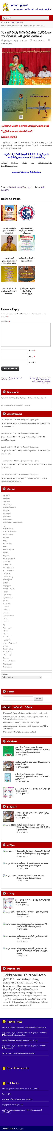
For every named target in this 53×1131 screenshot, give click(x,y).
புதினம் (5, 631)
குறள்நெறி (6, 561)
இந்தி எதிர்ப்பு (7, 513)
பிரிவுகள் (29, 707)
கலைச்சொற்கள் (8, 549)
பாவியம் (5, 622)
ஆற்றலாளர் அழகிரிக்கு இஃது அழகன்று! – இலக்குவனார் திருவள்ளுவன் (23, 397)
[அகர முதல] (27, 11)
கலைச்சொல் (8, 1002)
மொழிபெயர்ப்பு (8, 649)
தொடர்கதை (7, 594)
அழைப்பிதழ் (22, 187)
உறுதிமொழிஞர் (8, 534)
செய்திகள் (6, 573)
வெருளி (6, 658)
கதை (5, 540)
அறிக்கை (6, 498)
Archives (4, 674)
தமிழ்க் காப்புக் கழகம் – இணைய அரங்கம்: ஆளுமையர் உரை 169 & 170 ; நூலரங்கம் (33, 827)
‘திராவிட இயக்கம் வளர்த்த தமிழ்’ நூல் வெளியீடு (9, 291)
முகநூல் (6, 646)
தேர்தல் (5, 591)
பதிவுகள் (6, 707)
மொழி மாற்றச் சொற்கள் (30, 995)
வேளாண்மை (7, 667)
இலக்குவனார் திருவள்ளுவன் (15, 40)
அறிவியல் (6, 501)
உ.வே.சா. (43, 995)
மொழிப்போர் (7, 652)
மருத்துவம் (6, 640)
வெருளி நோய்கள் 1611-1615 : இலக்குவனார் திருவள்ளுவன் (20, 433)
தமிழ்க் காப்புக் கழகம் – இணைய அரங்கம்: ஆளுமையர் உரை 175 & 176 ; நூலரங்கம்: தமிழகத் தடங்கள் (25, 717)
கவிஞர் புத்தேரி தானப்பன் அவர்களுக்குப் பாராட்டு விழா (21, 722)
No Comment (7, 43)
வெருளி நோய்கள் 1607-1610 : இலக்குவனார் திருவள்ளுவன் (20, 447)
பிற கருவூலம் (7, 628)
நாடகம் (5, 600)
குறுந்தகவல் (7, 564)
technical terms (39, 999)
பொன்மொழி (7, 637)
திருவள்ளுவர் (9, 989)
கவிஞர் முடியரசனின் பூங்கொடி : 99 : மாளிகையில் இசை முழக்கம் (32, 925)
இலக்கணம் (7, 516)
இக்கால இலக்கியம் (9, 507)
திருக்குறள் (7, 585)
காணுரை (6, 555)
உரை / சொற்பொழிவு (9, 531)
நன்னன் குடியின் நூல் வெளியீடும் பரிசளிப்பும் (9, 230)
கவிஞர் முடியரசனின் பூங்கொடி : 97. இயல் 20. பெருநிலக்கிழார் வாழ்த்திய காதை (32, 950)
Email (32, 357)
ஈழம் (30, 187)
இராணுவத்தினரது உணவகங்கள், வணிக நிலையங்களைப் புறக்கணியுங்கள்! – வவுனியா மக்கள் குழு (40, 380)
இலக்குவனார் (7, 519)
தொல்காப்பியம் (8, 598)
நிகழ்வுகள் (6, 603)
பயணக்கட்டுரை (8, 616)
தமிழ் (18, 989)
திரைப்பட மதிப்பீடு (9, 588)
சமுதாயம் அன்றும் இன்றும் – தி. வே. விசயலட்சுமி (11, 378)
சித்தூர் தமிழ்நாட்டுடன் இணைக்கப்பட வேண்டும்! (16, 405)
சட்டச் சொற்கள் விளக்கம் (22, 999)
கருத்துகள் (17, 707)
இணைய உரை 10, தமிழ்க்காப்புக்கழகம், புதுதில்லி (19, 732)
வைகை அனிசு (38, 985)
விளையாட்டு (7, 655)
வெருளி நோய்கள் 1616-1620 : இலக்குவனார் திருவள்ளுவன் (20, 419)
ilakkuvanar (17, 979)
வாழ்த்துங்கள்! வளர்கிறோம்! (11, 1104)
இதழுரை (6, 510)
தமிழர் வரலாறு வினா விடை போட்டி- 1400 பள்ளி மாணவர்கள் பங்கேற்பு (22, 1111)
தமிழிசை (6, 582)
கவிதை (5, 552)
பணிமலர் (6, 609)
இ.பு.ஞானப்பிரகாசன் (12, 992)
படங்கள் (6, 607)
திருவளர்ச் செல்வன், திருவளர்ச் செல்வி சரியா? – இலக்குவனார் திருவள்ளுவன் (33, 852)
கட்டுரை (6, 537)
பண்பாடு (6, 613)
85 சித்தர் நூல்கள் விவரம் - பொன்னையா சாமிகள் (18, 1088)
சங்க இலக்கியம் (8, 567)
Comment (5, 321)
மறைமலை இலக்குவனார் (31, 992)
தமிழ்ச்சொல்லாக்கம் (29, 989)
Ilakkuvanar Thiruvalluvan (24, 975)
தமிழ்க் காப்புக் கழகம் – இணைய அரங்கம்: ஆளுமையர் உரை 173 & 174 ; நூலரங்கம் (32, 776)
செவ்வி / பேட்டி (8, 576)
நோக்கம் (5, 1094)
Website (32, 362)
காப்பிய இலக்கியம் (9, 558)
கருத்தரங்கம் (7, 543)
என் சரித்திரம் (30, 1002)
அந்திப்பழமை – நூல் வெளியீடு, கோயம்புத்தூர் (27, 291)
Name (32, 351)
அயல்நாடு (19, 22)
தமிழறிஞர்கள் (8, 579)
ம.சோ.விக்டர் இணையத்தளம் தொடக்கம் (15, 1099)
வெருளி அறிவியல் (9, 661)
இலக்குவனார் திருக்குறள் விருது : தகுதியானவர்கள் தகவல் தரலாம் (25, 713)
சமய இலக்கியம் (8, 570)
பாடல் (5, 618)
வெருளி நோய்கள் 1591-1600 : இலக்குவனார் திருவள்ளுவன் (20, 474)
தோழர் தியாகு (19, 1002)
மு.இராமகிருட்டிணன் (10, 643)
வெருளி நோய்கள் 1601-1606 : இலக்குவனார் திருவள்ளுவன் (20, 461)
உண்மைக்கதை (8, 528)
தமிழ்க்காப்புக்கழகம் (11, 995)
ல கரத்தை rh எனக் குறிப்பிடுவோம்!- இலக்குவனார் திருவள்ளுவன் (32, 864)
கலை (5, 546)
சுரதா (38, 1002)
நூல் (6, 978)
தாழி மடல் (38, 982)
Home (12, 22)
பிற (4, 625)
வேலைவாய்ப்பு (7, 664)
